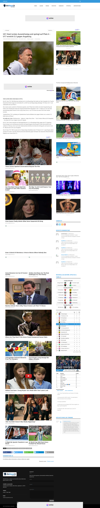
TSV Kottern (15, 448)
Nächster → (50, 30)
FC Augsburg (28, 448)
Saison (41, 5)
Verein (47, 5)
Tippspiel (68, 5)
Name (31, 479)
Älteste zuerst (50, 461)
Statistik (54, 5)
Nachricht (32, 489)
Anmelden (5, 1)
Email (31, 484)
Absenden (52, 500)
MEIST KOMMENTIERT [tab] (69, 390)
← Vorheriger (6, 30)
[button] (8, 452)
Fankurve (61, 5)
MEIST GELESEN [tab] (60, 390)
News (35, 5)
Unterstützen (77, 5)
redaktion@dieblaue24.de (8, 497)
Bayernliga (22, 448)
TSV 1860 (9, 448)
